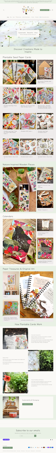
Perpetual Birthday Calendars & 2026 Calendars (45, 262)
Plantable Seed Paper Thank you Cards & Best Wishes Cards (10, 132)
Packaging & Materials (27, 404)
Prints (5, 296)
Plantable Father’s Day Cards (45, 156)
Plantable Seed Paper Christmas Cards (43, 132)
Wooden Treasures (42, 209)
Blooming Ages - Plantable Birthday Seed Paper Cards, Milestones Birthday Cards (44, 107)
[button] (4, 10)
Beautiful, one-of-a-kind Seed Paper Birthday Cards (28, 106)
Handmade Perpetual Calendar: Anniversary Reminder (43, 233)
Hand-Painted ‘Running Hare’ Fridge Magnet (44, 186)
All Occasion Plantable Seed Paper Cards (44, 82)
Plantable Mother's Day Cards (11, 156)
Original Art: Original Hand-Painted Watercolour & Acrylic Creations (11, 319)
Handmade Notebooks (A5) (27, 320)
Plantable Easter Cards (26, 156)
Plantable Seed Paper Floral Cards (10, 106)
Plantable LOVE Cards (26, 131)
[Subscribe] (35, 436)
